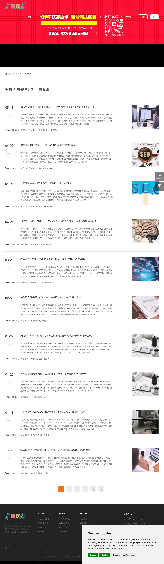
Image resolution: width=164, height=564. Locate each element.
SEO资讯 (83, 513)
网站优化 (24, 130)
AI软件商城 (45, 16)
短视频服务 (41, 531)
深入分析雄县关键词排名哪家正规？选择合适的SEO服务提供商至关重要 (57, 106)
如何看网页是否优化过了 (40, 320)
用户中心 (128, 16)
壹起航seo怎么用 (45, 206)
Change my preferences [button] (123, 555)
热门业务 (77, 16)
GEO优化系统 (64, 518)
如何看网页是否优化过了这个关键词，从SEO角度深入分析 (50, 297)
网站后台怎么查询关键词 (40, 359)
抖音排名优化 (42, 523)
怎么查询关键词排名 (46, 282)
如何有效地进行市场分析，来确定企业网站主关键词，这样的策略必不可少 (58, 221)
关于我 (102, 16)
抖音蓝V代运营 (43, 518)
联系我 (115, 16)
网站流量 (24, 168)
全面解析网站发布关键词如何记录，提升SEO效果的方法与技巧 (52, 411)
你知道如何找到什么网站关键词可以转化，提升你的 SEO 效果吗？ (54, 373)
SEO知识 (83, 523)
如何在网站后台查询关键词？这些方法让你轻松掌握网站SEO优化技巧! (56, 335)
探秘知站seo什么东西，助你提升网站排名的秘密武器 (47, 144)
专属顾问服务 (64, 531)
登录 (154, 17)
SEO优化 (15, 168)
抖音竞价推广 (42, 527)
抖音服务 (41, 513)
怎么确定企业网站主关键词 (41, 244)
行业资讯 (90, 16)
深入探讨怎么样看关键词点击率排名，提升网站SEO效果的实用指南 (55, 449)
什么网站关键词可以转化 (40, 397)
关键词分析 (33, 130)
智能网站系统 (64, 523)
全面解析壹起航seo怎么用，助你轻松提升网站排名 (46, 182)
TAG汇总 (16, 73)
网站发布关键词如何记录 (40, 435)
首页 (30, 16)
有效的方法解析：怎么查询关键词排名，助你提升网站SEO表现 (52, 259)
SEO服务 (15, 130)
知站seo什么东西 (45, 168)
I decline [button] (104, 555)
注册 (143, 17)
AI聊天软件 (63, 527)
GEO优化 (62, 16)
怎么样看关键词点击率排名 (41, 473)
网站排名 (15, 206)
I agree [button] (93, 555)
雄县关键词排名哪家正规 (48, 130)
